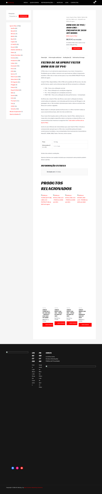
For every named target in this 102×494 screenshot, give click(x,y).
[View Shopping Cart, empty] (94, 2)
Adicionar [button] (49, 324)
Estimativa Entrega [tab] (78, 57)
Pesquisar (12, 13)
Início (67, 17)
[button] (53, 2)
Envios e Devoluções (52, 359)
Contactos (33, 383)
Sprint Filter (73, 17)
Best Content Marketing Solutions (33, 487)
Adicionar (77, 48)
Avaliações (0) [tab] (67, 57)
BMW (79, 17)
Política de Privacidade (53, 361)
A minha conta (50, 356)
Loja (33, 369)
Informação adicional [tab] (55, 57)
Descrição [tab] (44, 57)
